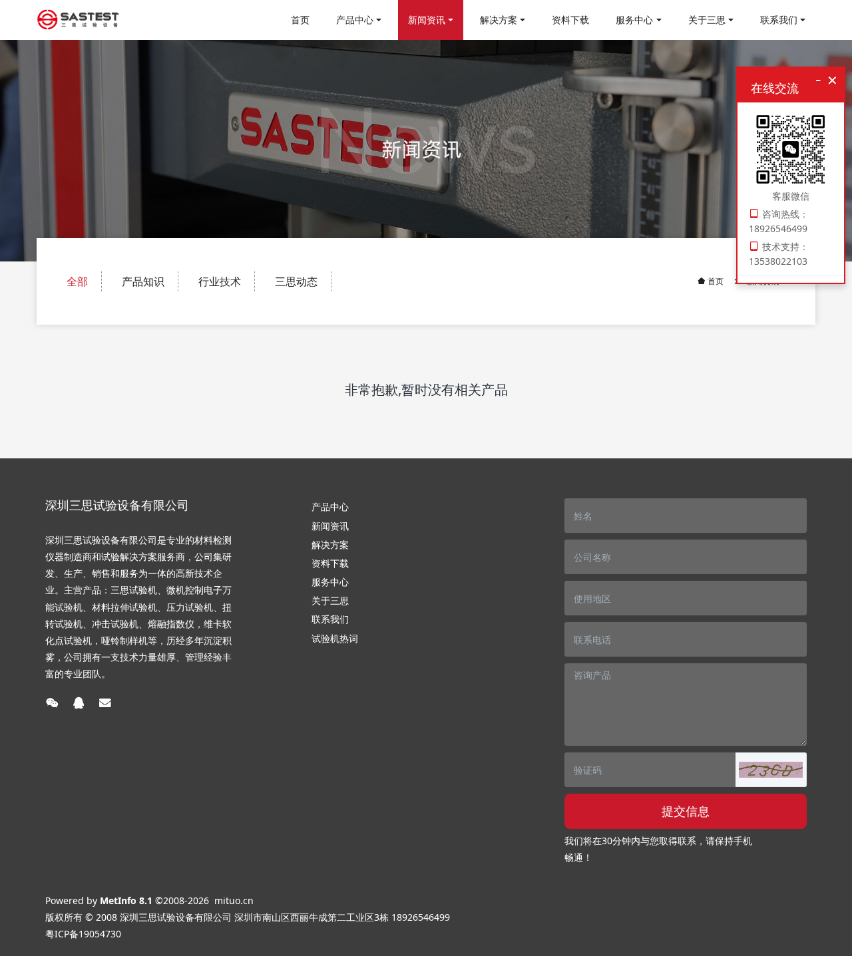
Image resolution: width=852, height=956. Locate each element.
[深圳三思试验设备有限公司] (78, 20)
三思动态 (296, 281)
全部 (77, 281)
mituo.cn (234, 900)
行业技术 (219, 281)
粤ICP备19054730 (83, 933)
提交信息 (686, 811)
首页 (300, 19)
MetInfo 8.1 (126, 900)
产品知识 (143, 281)
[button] (771, 770)
